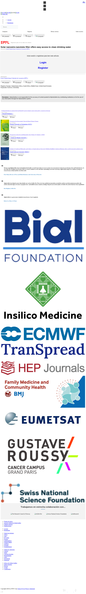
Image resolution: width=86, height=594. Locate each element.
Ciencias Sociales (8, 554)
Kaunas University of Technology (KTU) (21, 124)
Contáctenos (7, 569)
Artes (5, 557)
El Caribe (6, 537)
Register (43, 67)
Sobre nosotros (8, 564)
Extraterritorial (8, 547)
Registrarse (10, 23)
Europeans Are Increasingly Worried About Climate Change (24, 121)
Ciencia (6, 551)
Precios (6, 566)
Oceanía (6, 545)
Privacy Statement (30, 588)
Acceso (9, 20)
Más (84, 2)
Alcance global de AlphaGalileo (12, 523)
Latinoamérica (8, 540)
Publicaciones (7, 526)
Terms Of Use (21, 588)
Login (43, 62)
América (6, 543)
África (5, 534)
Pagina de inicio (8, 521)
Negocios (6, 560)
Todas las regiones (9, 533)
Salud (5, 552)
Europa (6, 539)
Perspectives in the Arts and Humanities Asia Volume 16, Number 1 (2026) (27, 134)
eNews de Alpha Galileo (10, 563)
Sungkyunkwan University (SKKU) (19, 152)
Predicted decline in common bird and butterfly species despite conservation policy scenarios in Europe (26, 110)
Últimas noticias (8, 524)
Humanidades (7, 555)
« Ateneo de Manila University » (18, 137)
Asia (5, 536)
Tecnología (7, 558)
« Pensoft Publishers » (7, 113)
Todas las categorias (9, 549)
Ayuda (6, 567)
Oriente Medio (8, 542)
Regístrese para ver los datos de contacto (21, 42)
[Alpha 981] (4, 14)
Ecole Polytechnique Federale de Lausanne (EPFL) (18, 49)
